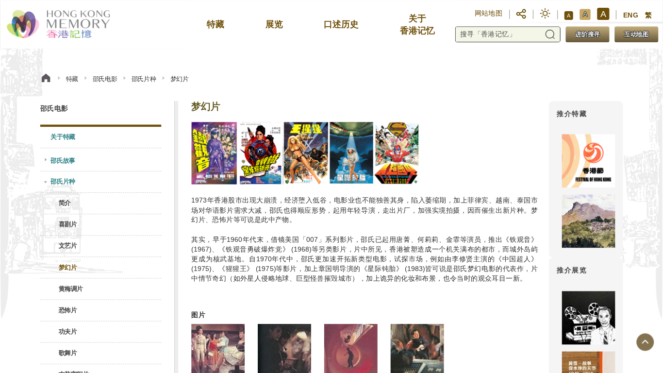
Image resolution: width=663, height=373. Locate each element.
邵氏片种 (143, 78)
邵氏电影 (104, 78)
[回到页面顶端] (645, 342)
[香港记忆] (59, 24)
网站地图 (488, 13)
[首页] (45, 78)
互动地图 (636, 34)
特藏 (72, 78)
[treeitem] (100, 137)
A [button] (568, 15)
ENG (630, 14)
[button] (521, 13)
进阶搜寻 (587, 34)
